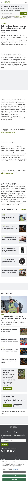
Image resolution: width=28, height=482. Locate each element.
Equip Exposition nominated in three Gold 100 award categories (9, 340)
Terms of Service (3, 18)
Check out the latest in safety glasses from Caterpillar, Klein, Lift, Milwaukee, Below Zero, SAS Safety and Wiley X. (13, 322)
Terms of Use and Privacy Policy (20, 16)
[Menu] (2, 2)
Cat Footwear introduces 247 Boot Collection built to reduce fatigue (9, 228)
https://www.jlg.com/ (7, 173)
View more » (24, 209)
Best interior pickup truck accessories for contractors (9, 238)
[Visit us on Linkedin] (8, 451)
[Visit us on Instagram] (14, 451)
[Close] (25, 461)
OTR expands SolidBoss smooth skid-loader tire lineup (8, 261)
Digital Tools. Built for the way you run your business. (14, 401)
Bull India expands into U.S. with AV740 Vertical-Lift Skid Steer (9, 350)
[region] (14, 471)
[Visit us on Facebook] (2, 451)
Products (4, 23)
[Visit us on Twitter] (5, 451)
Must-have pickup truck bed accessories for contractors (9, 271)
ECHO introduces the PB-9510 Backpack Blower (9, 330)
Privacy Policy (21, 17)
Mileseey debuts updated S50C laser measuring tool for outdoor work (9, 250)
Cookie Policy (15, 469)
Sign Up (4, 444)
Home (3, 214)
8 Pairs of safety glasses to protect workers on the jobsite (9, 217)
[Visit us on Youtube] (11, 451)
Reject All (14, 475)
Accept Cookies (14, 479)
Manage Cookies (14, 472)
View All (17, 405)
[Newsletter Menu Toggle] (26, 2)
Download (7, 388)
